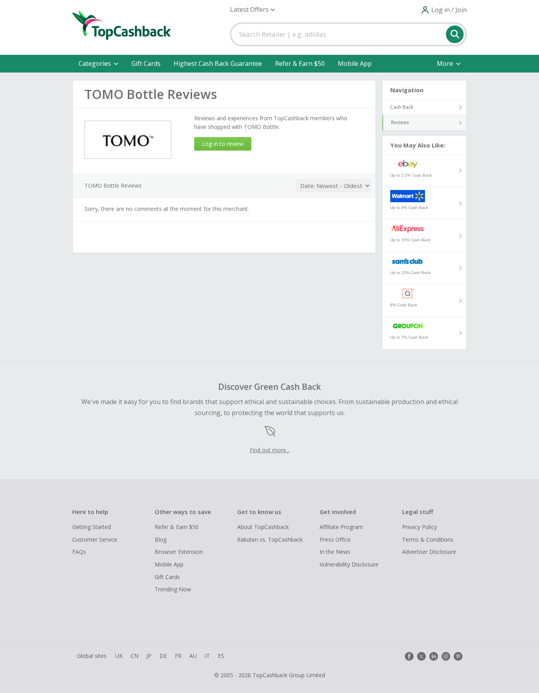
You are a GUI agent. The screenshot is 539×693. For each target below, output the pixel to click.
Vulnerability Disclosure (349, 564)
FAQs (79, 551)
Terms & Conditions (427, 539)
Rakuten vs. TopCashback (270, 539)
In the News (335, 551)
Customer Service (94, 539)
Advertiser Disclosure (429, 551)
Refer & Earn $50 (300, 63)
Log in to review (222, 143)
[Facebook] (409, 656)
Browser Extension (179, 551)
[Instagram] (446, 656)
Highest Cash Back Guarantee (218, 63)
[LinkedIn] (433, 656)
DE (163, 655)
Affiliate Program (341, 527)
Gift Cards (146, 63)
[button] (252, 10)
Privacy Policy (419, 527)
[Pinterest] (458, 656)
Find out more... (270, 450)
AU (193, 655)
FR (178, 655)
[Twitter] (421, 656)
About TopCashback (263, 527)
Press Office (335, 539)
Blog (161, 539)
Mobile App (355, 63)
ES (221, 655)
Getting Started (91, 527)
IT (207, 655)
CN (134, 655)
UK (119, 655)
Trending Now (173, 589)
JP (149, 655)
